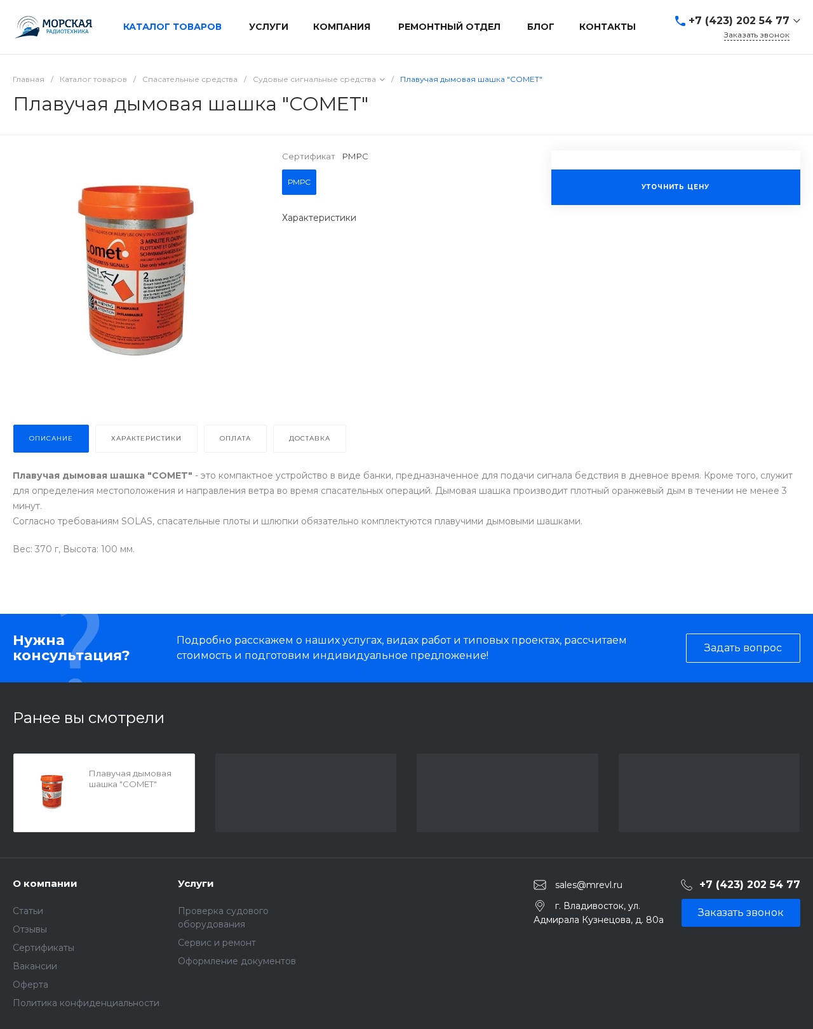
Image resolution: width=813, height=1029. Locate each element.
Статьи (28, 911)
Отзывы (30, 929)
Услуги (196, 883)
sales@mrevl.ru (588, 884)
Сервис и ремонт (217, 942)
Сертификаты (43, 947)
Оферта (30, 984)
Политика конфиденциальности (86, 1003)
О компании (45, 883)
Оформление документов (237, 961)
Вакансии (35, 966)
